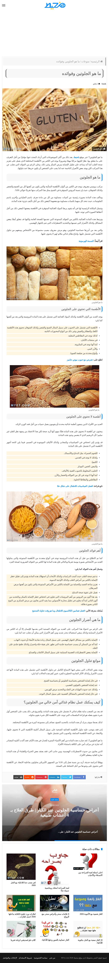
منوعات (85, 61)
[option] (54, 812)
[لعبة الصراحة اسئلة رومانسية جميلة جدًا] (54, 869)
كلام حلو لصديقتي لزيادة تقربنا (23, 940)
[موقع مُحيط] (54, 5)
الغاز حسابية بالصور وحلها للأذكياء (55, 940)
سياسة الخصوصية (40, 958)
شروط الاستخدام (25, 958)
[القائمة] (3, 5)
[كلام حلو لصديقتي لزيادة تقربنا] (21, 929)
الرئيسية (95, 61)
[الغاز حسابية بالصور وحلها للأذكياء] (54, 929)
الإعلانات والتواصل (10, 958)
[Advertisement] (54, 34)
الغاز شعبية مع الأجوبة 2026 (91, 914)
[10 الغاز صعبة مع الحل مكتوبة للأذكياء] (87, 929)
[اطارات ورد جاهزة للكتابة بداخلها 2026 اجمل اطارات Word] (21, 903)
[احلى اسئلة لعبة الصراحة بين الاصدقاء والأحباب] (87, 862)
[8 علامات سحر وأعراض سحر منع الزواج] (54, 903)
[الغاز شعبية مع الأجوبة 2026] (87, 903)
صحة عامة (54, 799)
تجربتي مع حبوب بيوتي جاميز (80, 360)
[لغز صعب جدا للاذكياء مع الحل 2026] (21, 867)
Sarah (104, 84)
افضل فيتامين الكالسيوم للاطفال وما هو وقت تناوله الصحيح (58, 611)
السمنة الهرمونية (86, 241)
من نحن (52, 958)
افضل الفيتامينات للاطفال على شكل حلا (75, 486)
